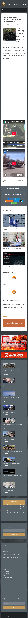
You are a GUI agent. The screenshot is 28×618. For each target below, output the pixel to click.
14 (17, 510)
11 (7, 510)
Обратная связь (7, 590)
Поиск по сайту (7, 586)
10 (4, 510)
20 (14, 512)
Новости (14, 24)
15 (20, 510)
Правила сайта (7, 583)
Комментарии (6, 588)
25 (7, 514)
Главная (5, 579)
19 (10, 512)
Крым (5, 569)
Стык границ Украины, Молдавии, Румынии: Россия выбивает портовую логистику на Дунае (14, 267)
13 (14, 510)
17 (4, 512)
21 (17, 512)
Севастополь (6, 571)
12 (10, 510)
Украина (5, 575)
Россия (5, 567)
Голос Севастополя (19, 613)
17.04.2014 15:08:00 (7, 24)
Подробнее (5, 374)
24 (4, 514)
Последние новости (8, 581)
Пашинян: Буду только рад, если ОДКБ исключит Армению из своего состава (12, 249)
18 (7, 512)
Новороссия (19, 24)
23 (23, 512)
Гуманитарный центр (8, 577)
